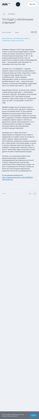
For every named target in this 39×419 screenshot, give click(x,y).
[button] (33, 415)
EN (34, 4)
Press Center (6, 32)
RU (31, 4)
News (17, 32)
